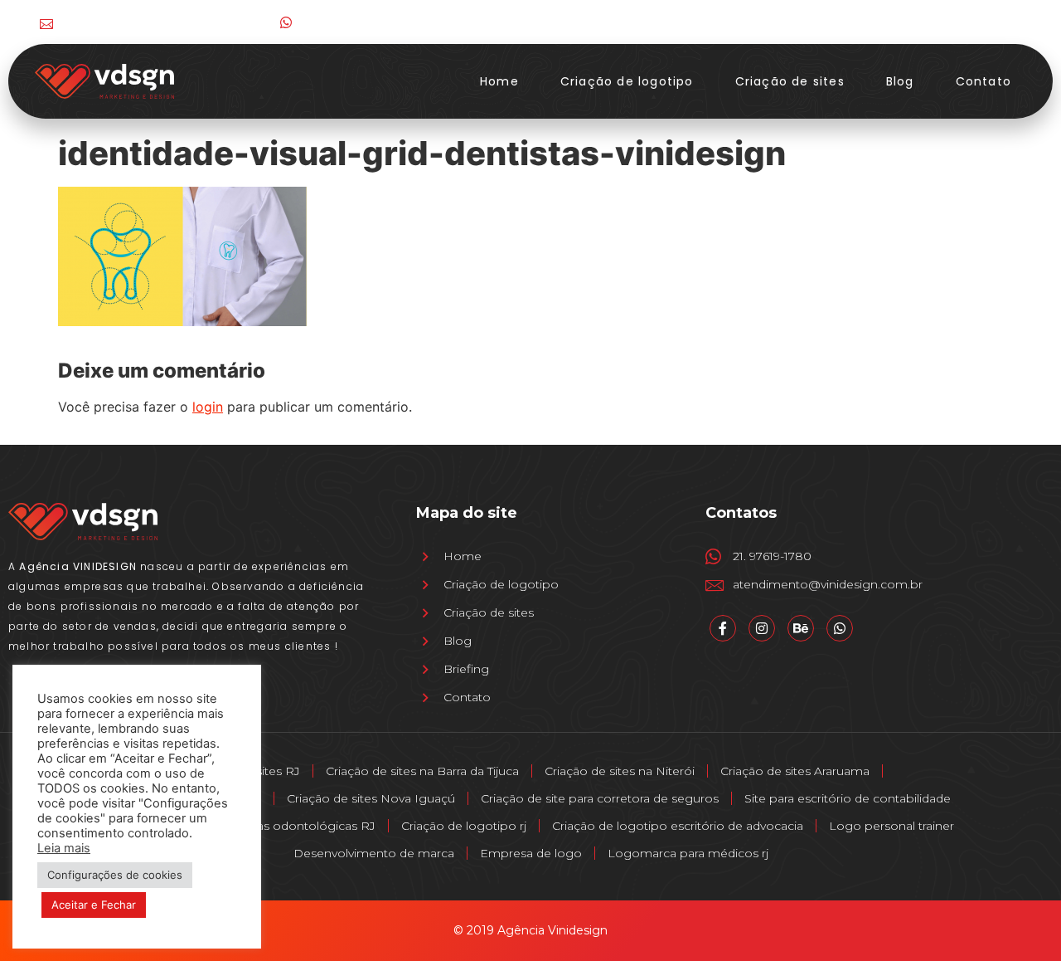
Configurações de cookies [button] (114, 874)
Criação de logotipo (627, 81)
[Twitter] (973, 22)
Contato (983, 81)
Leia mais (63, 848)
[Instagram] (939, 22)
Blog (900, 81)
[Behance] (1007, 22)
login (207, 406)
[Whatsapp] (839, 628)
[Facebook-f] (905, 22)
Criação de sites (790, 81)
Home (499, 81)
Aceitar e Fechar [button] (93, 904)
